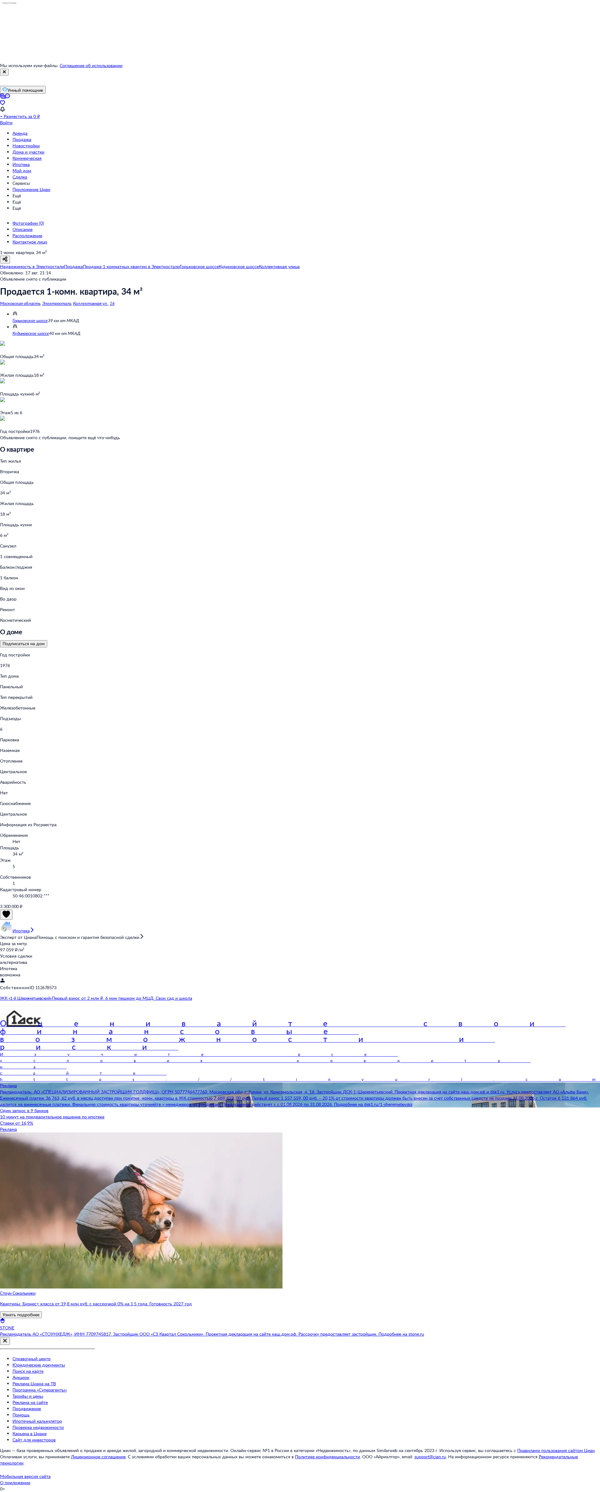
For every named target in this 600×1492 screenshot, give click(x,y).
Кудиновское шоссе (30, 333)
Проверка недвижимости (38, 1427)
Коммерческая (27, 158)
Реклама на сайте (30, 1402)
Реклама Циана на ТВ (34, 1383)
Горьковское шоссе (30, 320)
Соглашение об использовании (91, 65)
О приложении (15, 1482)
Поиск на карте (27, 1371)
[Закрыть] (4, 72)
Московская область (20, 303)
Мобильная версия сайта (25, 1476)
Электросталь (56, 303)
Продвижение (26, 1408)
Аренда (20, 133)
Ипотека (21, 164)
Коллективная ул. (90, 303)
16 (112, 303)
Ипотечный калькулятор (37, 1421)
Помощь (21, 1415)
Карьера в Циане (29, 1433)
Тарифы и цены (27, 1396)
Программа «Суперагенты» (39, 1390)
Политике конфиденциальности (327, 1457)
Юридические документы (38, 1365)
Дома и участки (28, 152)
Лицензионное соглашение (98, 1457)
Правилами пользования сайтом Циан (556, 1450)
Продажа (21, 139)
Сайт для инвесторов (34, 1440)
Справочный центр (31, 1359)
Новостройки (26, 146)
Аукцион (20, 1377)
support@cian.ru (430, 1457)
